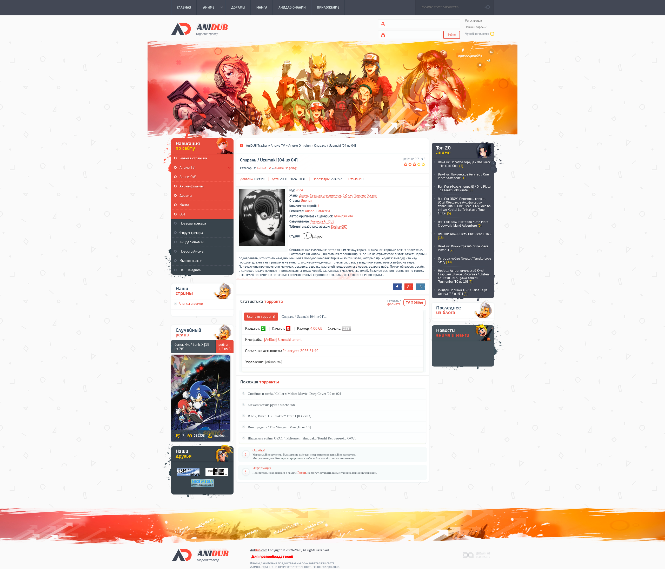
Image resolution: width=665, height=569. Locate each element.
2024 (299, 190)
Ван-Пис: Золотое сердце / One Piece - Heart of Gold (464, 164)
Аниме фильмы (191, 186)
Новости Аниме (191, 251)
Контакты (206, 522)
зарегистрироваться (293, 458)
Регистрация (473, 20)
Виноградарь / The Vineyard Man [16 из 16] (279, 427)
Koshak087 (339, 226)
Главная (182, 530)
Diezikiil (259, 179)
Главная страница (193, 158)
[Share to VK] (420, 286)
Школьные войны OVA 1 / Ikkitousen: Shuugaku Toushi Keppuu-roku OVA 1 (302, 438)
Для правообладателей (272, 556)
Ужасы (372, 195)
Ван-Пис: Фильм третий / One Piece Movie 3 (463, 248)
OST (182, 214)
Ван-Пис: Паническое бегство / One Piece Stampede (463, 176)
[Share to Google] (408, 286)
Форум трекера (191, 233)
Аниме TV (264, 168)
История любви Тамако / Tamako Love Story (464, 260)
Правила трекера (192, 223)
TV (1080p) (414, 302)
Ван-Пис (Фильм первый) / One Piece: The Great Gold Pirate (464, 188)
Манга (184, 205)
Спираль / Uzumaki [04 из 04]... (304, 317)
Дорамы (185, 196)
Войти (452, 34)
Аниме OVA (187, 177)
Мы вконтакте (190, 261)
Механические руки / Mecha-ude (272, 405)
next (493, 163)
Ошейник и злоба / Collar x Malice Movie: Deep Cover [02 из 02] (294, 394)
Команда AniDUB (322, 221)
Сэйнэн (348, 195)
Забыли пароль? (476, 27)
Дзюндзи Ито (343, 216)
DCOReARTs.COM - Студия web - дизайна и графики (476, 555)
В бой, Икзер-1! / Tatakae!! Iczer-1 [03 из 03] (279, 416)
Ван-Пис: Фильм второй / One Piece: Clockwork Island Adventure (463, 223)
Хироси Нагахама (317, 211)
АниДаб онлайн (191, 242)
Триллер (360, 195)
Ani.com (258, 550)
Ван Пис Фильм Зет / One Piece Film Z (464, 236)
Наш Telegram (190, 270)
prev (493, 169)
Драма (303, 195)
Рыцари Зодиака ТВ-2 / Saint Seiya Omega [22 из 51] (462, 292)
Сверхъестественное (325, 195)
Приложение (314, 525)
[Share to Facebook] (397, 286)
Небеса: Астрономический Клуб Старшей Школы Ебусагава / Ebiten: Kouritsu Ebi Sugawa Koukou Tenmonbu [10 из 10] (464, 276)
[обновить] (273, 362)
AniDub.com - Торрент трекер (199, 29)
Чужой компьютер (477, 33)
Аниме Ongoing (285, 168)
